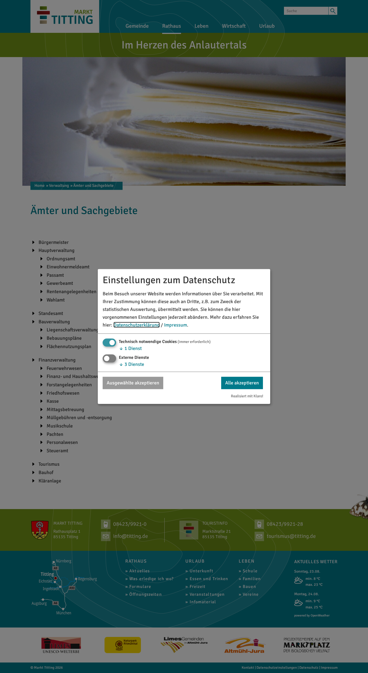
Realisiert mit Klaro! (247, 395)
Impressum (175, 325)
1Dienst (130, 348)
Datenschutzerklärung (136, 325)
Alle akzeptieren (242, 383)
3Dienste (131, 364)
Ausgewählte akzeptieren (133, 383)
